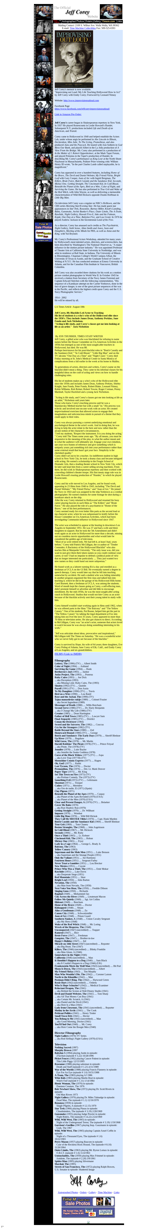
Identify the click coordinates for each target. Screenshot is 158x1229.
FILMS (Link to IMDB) (68, 654)
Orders (83, 1192)
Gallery (92, 1192)
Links (116, 1192)
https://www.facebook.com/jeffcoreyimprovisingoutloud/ (82, 108)
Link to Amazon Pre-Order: (68, 114)
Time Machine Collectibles (83, 28)
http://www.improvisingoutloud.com (81, 100)
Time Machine (105, 1192)
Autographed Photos (68, 1192)
